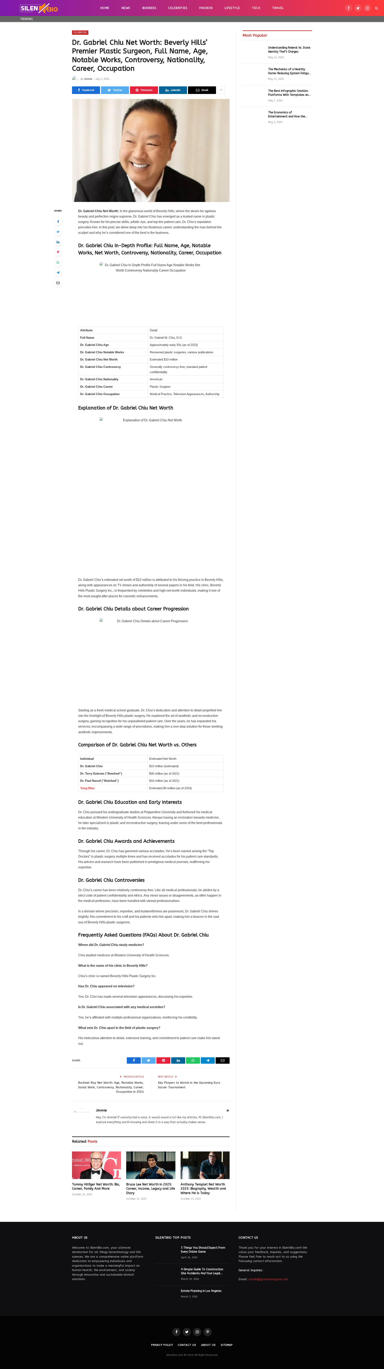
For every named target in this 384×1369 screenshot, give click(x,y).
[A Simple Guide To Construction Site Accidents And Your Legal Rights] (166, 1274)
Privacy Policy (162, 1344)
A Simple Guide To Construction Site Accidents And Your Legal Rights (202, 1271)
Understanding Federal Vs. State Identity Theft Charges (289, 49)
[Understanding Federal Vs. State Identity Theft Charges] (254, 53)
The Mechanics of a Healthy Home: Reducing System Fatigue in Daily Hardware (289, 71)
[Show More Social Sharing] (221, 90)
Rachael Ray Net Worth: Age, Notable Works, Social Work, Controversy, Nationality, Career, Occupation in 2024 (111, 1087)
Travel (278, 8)
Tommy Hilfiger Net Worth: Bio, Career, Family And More (96, 1186)
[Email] (58, 283)
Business (149, 8)
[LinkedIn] (58, 242)
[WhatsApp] (58, 262)
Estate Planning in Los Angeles (201, 1291)
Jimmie (88, 79)
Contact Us (187, 1344)
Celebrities (177, 8)
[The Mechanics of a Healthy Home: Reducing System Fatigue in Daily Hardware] (254, 74)
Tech (256, 8)
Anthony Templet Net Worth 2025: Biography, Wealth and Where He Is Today (203, 1188)
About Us (208, 1344)
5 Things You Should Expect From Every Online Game (203, 1249)
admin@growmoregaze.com (268, 1279)
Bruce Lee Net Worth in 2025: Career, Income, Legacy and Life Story (150, 1188)
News (125, 8)
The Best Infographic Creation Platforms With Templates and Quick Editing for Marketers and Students (289, 93)
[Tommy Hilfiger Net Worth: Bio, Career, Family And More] (96, 1165)
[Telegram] (58, 273)
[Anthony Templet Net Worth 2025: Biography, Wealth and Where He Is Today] (205, 1165)
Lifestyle (232, 8)
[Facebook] (58, 222)
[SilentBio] (39, 8)
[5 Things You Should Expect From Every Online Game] (166, 1253)
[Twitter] (58, 232)
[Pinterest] (58, 252)
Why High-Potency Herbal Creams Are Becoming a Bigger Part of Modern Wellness (85, 19)
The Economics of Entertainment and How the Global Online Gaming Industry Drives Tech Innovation (288, 115)
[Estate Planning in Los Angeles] (166, 1296)
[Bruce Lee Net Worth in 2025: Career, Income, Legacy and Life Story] (150, 1165)
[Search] (376, 8)
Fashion (205, 8)
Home (104, 8)
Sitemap (227, 1344)
